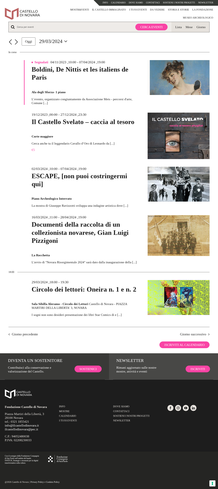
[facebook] (170, 408)
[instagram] (178, 408)
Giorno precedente (25, 334)
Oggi (28, 41)
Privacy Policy (37, 482)
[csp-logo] (58, 456)
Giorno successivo (193, 334)
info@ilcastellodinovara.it (22, 425)
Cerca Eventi (151, 27)
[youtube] (186, 408)
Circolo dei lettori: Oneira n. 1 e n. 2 (84, 289)
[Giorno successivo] (16, 42)
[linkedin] (193, 408)
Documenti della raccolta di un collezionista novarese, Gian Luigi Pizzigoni (80, 232)
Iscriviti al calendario (184, 344)
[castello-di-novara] (22, 9)
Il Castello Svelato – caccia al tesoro (83, 121)
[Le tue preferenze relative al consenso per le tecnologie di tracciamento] (212, 483)
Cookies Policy (53, 482)
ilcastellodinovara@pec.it (21, 429)
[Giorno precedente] (10, 42)
